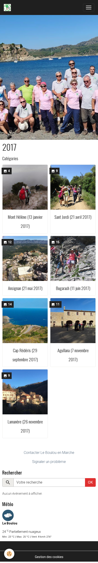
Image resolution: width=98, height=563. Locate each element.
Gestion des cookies (49, 557)
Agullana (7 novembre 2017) (73, 355)
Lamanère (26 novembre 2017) (25, 426)
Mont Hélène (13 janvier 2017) (25, 221)
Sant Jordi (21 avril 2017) (72, 217)
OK (90, 482)
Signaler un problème (49, 462)
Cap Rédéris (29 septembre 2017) (25, 355)
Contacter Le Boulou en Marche (49, 452)
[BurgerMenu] (88, 7)
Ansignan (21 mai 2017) (25, 288)
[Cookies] (9, 554)
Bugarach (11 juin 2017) (73, 288)
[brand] (8, 7)
